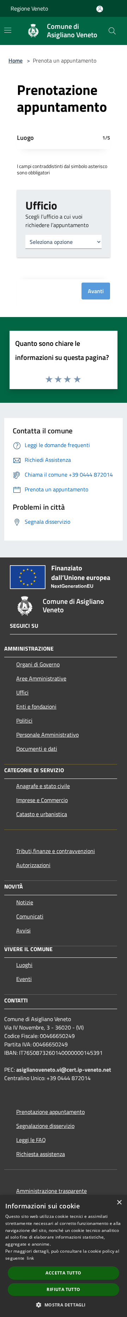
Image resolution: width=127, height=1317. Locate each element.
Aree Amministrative (41, 678)
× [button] (119, 1202)
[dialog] (63, 1256)
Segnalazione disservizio (45, 1126)
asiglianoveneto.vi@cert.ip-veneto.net (63, 1069)
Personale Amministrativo (47, 734)
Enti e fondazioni (36, 706)
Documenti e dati (36, 748)
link (30, 1258)
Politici (24, 720)
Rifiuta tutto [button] (63, 1289)
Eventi (24, 979)
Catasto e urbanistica (41, 814)
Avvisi (23, 930)
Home (15, 60)
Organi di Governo (38, 664)
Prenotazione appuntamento (50, 1112)
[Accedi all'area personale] (100, 9)
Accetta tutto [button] (63, 1273)
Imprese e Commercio (42, 800)
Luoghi (24, 965)
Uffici (22, 692)
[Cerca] (112, 31)
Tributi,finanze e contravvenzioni (55, 851)
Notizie (24, 902)
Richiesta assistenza (40, 1154)
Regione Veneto (29, 8)
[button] (63, 1304)
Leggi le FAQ (31, 1140)
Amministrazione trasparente (51, 1191)
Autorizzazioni (33, 865)
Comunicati (29, 916)
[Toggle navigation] (8, 30)
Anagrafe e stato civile (43, 786)
